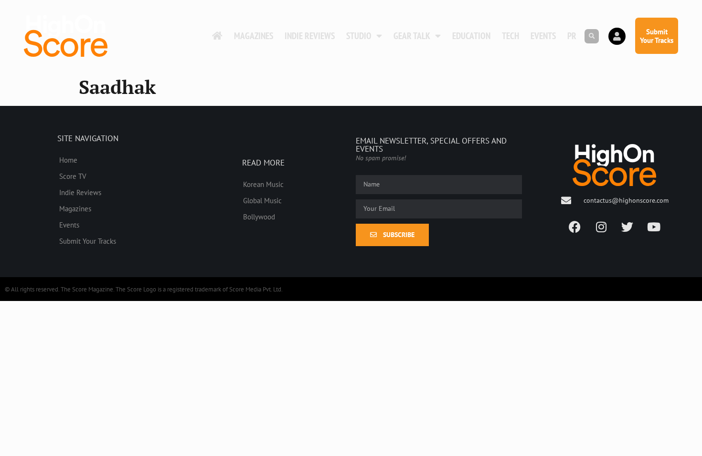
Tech (510, 35)
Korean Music (263, 184)
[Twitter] (627, 227)
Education (471, 35)
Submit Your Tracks (87, 241)
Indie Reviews (310, 35)
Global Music (262, 200)
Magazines (253, 35)
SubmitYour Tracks (656, 36)
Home (68, 160)
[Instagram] (601, 227)
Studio (359, 35)
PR (571, 35)
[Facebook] (575, 227)
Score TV (72, 176)
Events (543, 35)
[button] (592, 36)
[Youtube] (654, 227)
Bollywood (259, 216)
